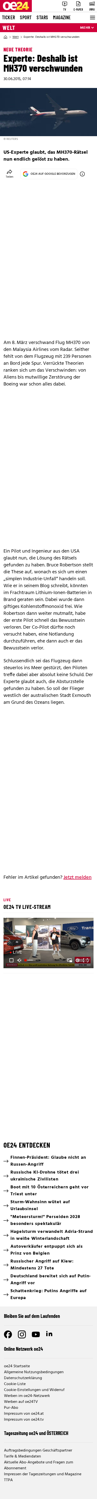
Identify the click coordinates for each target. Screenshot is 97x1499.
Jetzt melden (77, 877)
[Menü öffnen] (92, 17)
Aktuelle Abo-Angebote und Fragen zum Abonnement (38, 1465)
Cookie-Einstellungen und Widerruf (34, 1390)
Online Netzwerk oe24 (23, 1349)
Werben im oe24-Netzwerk (27, 1396)
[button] (49, 943)
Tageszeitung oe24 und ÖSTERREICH (36, 1433)
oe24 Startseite (17, 1366)
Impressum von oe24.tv (24, 1419)
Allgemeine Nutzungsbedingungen (34, 1372)
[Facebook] (8, 1334)
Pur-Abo (11, 1408)
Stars (42, 17)
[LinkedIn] (50, 1334)
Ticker (8, 17)
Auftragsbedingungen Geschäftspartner (38, 1450)
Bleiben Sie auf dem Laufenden (32, 1316)
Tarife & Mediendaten (22, 1456)
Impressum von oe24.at (24, 1414)
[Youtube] (36, 1334)
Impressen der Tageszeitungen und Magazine (42, 1474)
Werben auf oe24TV (21, 1402)
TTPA (8, 1480)
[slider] (29, 960)
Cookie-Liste (15, 1384)
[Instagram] (22, 1334)
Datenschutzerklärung (23, 1378)
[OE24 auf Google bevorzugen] (82, 174)
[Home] (5, 37)
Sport (26, 17)
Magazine (62, 17)
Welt (8, 27)
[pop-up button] (78, 960)
